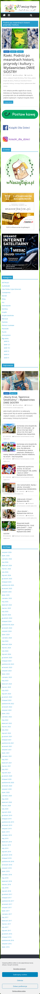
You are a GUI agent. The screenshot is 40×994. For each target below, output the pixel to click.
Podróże (5, 322)
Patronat (5, 319)
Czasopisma (6, 292)
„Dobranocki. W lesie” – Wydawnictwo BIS (25, 500)
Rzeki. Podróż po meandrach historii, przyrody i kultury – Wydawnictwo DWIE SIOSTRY (19, 63)
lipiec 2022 (5, 713)
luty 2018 (5, 888)
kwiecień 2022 (7, 723)
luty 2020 (5, 809)
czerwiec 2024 (7, 638)
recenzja (17, 83)
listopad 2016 (6, 937)
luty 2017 (5, 927)
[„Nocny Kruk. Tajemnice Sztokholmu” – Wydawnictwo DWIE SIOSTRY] (20, 372)
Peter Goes (27, 78)
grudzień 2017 (7, 894)
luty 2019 (5, 848)
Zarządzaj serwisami (19, 969)
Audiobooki (6, 286)
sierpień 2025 (7, 592)
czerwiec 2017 (7, 914)
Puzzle (4, 332)
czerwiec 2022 (7, 717)
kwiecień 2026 (7, 565)
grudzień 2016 (7, 934)
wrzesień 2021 (7, 746)
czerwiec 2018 (7, 875)
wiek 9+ (20, 52)
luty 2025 (5, 611)
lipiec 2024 (5, 634)
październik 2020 (8, 782)
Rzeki (22, 83)
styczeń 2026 (6, 575)
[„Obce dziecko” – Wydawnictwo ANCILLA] (9, 510)
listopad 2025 (6, 582)
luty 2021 (5, 769)
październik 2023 (8, 664)
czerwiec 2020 (7, 796)
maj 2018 (5, 878)
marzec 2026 (6, 569)
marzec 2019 (6, 845)
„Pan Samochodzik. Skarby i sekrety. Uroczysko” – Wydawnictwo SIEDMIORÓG (26, 487)
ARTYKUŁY (5, 283)
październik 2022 (8, 704)
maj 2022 (5, 720)
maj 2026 (5, 562)
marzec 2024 (6, 648)
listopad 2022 (6, 700)
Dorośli (4, 296)
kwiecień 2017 (7, 921)
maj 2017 (5, 917)
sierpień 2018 (7, 868)
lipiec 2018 (5, 871)
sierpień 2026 (7, 552)
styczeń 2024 (6, 654)
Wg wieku (5, 338)
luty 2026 (5, 572)
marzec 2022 (6, 727)
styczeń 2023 (6, 694)
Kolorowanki (6, 306)
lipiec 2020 (5, 792)
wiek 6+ (13, 52)
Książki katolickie (8, 315)
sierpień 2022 (7, 710)
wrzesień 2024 (7, 628)
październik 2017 (8, 901)
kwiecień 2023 (7, 684)
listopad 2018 (6, 858)
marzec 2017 (6, 924)
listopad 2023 (6, 661)
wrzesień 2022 (7, 707)
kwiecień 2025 (7, 605)
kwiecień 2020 (7, 802)
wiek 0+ (6, 341)
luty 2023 (5, 690)
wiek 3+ (6, 351)
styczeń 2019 (6, 852)
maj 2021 (5, 759)
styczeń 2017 (6, 930)
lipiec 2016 (5, 947)
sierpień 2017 (7, 907)
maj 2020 (5, 799)
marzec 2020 (6, 806)
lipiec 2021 (5, 753)
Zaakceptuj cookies (20, 975)
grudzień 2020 (7, 776)
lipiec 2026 (5, 556)
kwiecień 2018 (7, 881)
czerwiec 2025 (7, 598)
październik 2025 (8, 585)
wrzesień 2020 (7, 786)
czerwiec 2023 (7, 677)
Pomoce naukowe (8, 325)
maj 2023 (5, 681)
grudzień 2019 (7, 815)
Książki (6, 52)
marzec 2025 (6, 608)
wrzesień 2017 (7, 904)
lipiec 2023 (5, 674)
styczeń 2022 (6, 733)
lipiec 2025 (5, 595)
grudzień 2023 (7, 658)
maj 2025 (5, 602)
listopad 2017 (6, 898)
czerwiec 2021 (7, 756)
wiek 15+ (7, 348)
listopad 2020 (6, 779)
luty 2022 (5, 730)
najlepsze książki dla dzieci (15, 78)
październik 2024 (8, 625)
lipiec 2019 (5, 832)
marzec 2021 (6, 766)
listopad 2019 (6, 819)
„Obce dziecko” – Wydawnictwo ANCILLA (25, 512)
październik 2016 (8, 940)
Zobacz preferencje (20, 986)
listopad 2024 (6, 621)
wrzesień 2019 (7, 825)
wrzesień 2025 (7, 588)
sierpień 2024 (7, 631)
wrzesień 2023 (7, 667)
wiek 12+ (7, 345)
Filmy (4, 299)
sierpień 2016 (7, 944)
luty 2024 (5, 651)
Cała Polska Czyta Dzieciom (11, 289)
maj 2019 (5, 838)
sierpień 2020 (7, 789)
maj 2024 (5, 641)
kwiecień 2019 (7, 842)
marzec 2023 (6, 687)
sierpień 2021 (7, 750)
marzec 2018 (6, 884)
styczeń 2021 (6, 773)
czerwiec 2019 (7, 835)
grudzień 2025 (7, 579)
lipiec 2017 (5, 911)
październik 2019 (8, 822)
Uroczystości (6, 335)
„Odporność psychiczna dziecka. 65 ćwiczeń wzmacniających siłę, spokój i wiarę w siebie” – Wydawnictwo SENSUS (27, 471)
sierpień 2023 (7, 671)
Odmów (20, 980)
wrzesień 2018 (7, 865)
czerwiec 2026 (7, 559)
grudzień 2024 (7, 618)
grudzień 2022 (7, 697)
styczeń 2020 (6, 812)
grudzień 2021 (7, 736)
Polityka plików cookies (19, 991)
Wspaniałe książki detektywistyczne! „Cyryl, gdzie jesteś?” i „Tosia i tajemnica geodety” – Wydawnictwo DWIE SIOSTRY (18, 528)
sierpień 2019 (7, 829)
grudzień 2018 (7, 855)
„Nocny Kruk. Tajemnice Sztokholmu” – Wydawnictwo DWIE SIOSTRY (19, 399)
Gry (3, 302)
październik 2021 (8, 743)
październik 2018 (8, 861)
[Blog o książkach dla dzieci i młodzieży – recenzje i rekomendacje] (4, 15)
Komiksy (5, 309)
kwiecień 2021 (7, 763)
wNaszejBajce (19, 75)
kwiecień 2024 (7, 644)
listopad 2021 (6, 740)
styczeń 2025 (6, 615)
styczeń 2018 (6, 891)
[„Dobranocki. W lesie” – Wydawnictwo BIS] (9, 498)
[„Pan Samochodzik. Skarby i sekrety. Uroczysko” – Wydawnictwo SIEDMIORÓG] (9, 484)
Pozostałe (5, 329)
